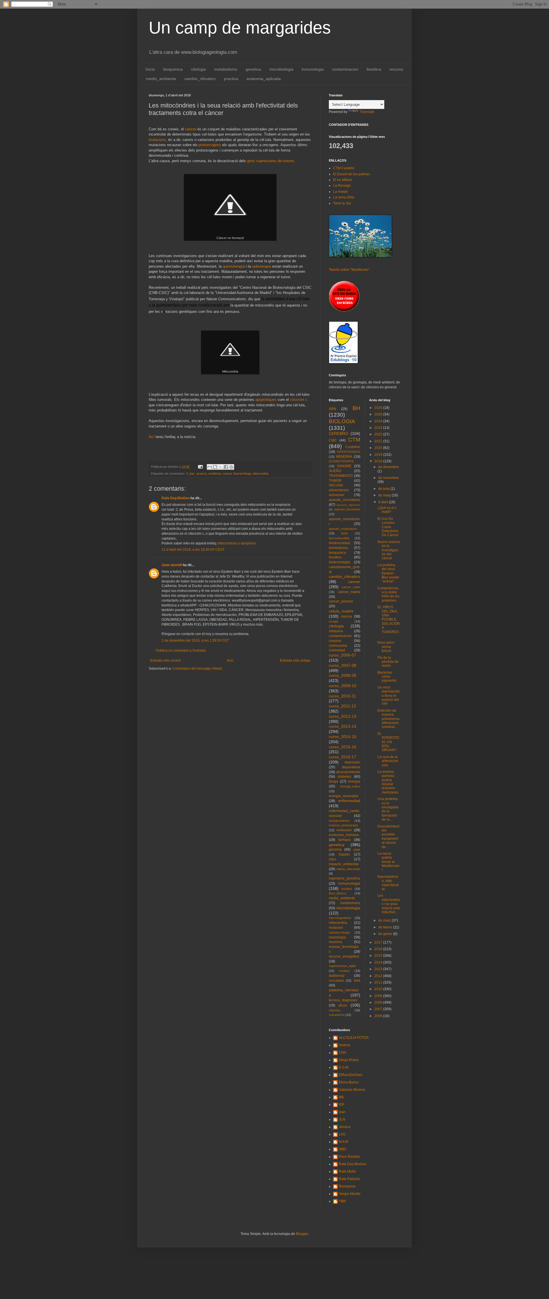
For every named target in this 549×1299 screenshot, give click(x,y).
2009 (378, 996)
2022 (378, 434)
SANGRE (344, 466)
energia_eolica (350, 786)
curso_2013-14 (342, 726)
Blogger (302, 1234)
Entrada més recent (165, 661)
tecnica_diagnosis (343, 1000)
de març (385, 920)
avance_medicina (208, 473)
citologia (198, 69)
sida (357, 980)
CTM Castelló (343, 168)
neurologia (337, 937)
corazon (335, 641)
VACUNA (336, 485)
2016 (378, 949)
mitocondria (260, 473)
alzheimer (336, 495)
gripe (356, 849)
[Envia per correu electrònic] (209, 467)
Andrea (344, 1045)
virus (342, 1005)
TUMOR (335, 481)
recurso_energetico (344, 956)
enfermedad (349, 800)
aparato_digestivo (348, 504)
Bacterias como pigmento (386, 677)
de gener (385, 934)
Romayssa (347, 1186)
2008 (378, 1002)
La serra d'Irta (343, 197)
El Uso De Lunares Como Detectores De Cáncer (388, 527)
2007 (378, 1009)
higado (344, 854)
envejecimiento (339, 820)
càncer (190, 129)
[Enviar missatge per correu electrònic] (200, 466)
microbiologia (281, 69)
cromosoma (338, 646)
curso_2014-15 (342, 736)
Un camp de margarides (240, 27)
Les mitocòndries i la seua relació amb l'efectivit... (388, 904)
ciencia (346, 616)
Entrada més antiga (295, 661)
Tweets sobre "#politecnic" (349, 270)
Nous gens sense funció (385, 646)
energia (354, 781)
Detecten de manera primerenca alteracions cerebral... (388, 719)
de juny (384, 489)
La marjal (340, 192)
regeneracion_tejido (342, 966)
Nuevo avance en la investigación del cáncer (388, 550)
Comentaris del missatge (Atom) (197, 669)
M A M (343, 1142)
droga (333, 781)
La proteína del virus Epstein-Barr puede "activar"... (388, 573)
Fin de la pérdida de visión (388, 662)
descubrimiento (348, 772)
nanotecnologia (339, 932)
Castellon (352, 447)
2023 (378, 428)
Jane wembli (172, 565)
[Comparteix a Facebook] (226, 467)
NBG (342, 1149)
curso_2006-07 (342, 655)
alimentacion (339, 490)
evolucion (344, 830)
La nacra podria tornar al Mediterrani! (388, 862)
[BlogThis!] (215, 467)
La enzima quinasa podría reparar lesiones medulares (387, 782)
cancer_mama (349, 592)
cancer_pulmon (341, 601)
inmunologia (313, 69)
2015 (378, 956)
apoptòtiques (266, 399)
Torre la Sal (342, 203)
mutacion (336, 928)
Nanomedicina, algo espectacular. (388, 883)
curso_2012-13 (342, 716)
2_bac (190, 473)
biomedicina (338, 548)
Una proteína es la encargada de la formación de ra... (388, 809)
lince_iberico (337, 893)
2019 (378, 455)
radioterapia (261, 266)
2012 (378, 976)
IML (342, 1097)
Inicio (150, 69)
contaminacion (345, 69)
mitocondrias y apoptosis (236, 543)
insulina (346, 888)
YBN (342, 1201)
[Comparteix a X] (220, 467)
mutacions (157, 140)
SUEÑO (335, 471)
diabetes (344, 777)
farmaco (344, 840)
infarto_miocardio (348, 869)
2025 (378, 414)
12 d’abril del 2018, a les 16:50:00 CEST (193, 550)
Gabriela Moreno (352, 1090)
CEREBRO (338, 433)
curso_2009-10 (342, 685)
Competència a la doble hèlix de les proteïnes (388, 594)
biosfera (374, 69)
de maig (385, 495)
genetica (253, 69)
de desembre (388, 467)
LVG (342, 1134)
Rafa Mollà (347, 1171)
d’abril (383, 502)
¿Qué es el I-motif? (387, 510)
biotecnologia (339, 562)
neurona (335, 942)
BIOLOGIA (342, 421)
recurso (396, 69)
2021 (378, 441)
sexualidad (336, 980)
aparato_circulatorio (344, 500)
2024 (378, 421)
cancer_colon (350, 587)
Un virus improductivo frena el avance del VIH (388, 695)
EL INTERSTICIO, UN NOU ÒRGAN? (388, 742)
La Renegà (342, 186)
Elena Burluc (349, 1082)
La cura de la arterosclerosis (387, 761)
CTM (354, 440)
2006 (378, 1016)
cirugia (333, 621)
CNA (342, 1053)
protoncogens (210, 145)
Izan (342, 1112)
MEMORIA (344, 457)
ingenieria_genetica (344, 878)
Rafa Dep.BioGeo (176, 498)
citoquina (336, 631)
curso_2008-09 (342, 675)
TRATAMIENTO (341, 476)
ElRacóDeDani (350, 1075)
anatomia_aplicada (263, 78)
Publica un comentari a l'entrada (181, 650)
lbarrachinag (242, 473)
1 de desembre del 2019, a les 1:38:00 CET (195, 640)
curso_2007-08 (342, 665)
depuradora (351, 767)
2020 (378, 448)
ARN (332, 409)
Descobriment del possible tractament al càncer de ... (388, 836)
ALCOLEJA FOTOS (354, 1038)
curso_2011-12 (342, 706)
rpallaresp (337, 976)
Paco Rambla (349, 1157)
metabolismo (225, 69)
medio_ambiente (161, 78)
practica (231, 78)
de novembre (388, 478)
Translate (367, 112)
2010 (378, 989)
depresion (352, 762)
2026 (378, 408)
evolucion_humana (344, 835)
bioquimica (173, 69)
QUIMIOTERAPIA (341, 461)
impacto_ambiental (344, 864)
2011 (378, 982)
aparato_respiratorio (343, 528)
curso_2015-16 (342, 747)
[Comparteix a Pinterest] (231, 467)
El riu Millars (342, 180)
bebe (344, 533)
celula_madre (341, 611)
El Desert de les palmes (351, 174)
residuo (344, 970)
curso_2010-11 (342, 696)
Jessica (345, 1127)
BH (356, 408)
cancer (227, 473)
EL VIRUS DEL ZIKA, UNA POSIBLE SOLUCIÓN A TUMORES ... (388, 621)
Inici (230, 661)
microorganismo (340, 918)
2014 (378, 962)
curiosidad (337, 650)
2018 (378, 461)
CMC (333, 440)
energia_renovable (344, 796)
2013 (378, 969)
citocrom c (298, 399)
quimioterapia (234, 266)
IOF (341, 1105)
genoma (335, 850)
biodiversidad (339, 543)
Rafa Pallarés (349, 1179)
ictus (332, 859)
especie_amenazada (343, 825)
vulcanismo (337, 1014)
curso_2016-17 (342, 757)
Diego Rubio (349, 1060)
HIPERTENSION (348, 451)
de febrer (385, 927)
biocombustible (339, 538)
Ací (151, 437)
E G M (343, 1067)
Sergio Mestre (350, 1194)
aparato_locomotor (347, 509)
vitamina (334, 1010)
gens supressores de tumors (270, 161)
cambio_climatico (200, 78)
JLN (342, 1119)
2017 (378, 942)
